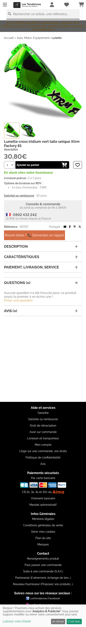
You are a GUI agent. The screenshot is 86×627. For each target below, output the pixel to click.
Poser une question (18, 300)
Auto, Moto (24, 37)
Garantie (43, 412)
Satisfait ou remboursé (43, 419)
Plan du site (43, 538)
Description (11, 149)
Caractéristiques (21, 257)
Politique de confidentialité (43, 457)
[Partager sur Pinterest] (75, 226)
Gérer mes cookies (43, 531)
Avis (43, 463)
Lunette (57, 37)
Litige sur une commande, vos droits (43, 451)
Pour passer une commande (43, 565)
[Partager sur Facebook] (70, 226)
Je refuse (58, 621)
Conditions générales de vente (43, 525)
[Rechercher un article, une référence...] (9, 14)
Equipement (41, 37)
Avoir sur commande (43, 432)
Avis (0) (10, 311)
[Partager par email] (65, 226)
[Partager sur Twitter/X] (79, 226)
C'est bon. (74, 621)
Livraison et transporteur (43, 438)
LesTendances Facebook (45, 598)
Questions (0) (17, 283)
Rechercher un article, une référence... (41, 14)
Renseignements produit (43, 558)
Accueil (9, 37)
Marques (43, 544)
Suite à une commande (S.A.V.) (43, 571)
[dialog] (43, 615)
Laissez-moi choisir (17, 621)
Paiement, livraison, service (31, 267)
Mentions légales (43, 519)
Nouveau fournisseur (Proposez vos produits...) (43, 584)
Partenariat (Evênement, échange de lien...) (43, 577)
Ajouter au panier (28, 165)
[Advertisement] (43, 359)
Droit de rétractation (43, 425)
